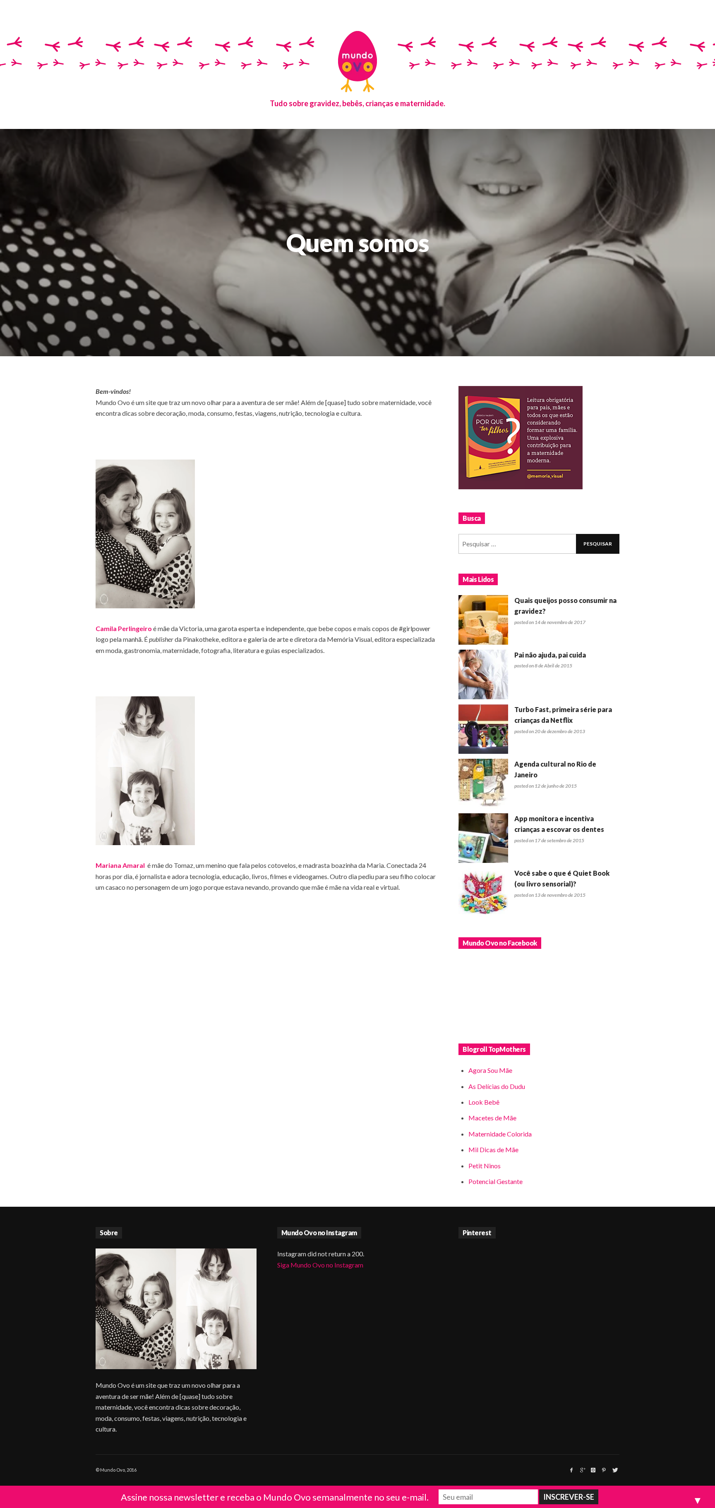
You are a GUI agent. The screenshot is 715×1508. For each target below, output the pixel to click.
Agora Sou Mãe (490, 1070)
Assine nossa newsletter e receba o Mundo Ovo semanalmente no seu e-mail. (275, 1497)
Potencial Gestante (495, 1181)
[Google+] (582, 1470)
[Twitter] (614, 1470)
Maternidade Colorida (500, 1134)
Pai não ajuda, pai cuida (550, 655)
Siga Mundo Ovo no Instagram (320, 1265)
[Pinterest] (604, 1470)
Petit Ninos (484, 1166)
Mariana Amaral (120, 865)
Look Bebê (483, 1102)
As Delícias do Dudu (496, 1086)
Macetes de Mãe (492, 1118)
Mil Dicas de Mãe (493, 1149)
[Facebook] (571, 1470)
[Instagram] (593, 1470)
